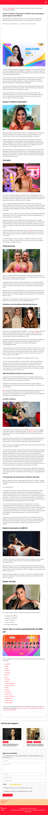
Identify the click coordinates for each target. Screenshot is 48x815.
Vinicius (7, 690)
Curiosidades (10, 8)
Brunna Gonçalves (10, 696)
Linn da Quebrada (10, 683)
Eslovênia (7, 664)
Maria (6, 687)
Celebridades (37, 742)
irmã (15, 380)
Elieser (6, 666)
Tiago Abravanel (9, 685)
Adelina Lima (16, 23)
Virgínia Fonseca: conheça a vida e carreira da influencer (35, 745)
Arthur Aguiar (8, 702)
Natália (7, 670)
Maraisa (32, 430)
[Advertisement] (24, 33)
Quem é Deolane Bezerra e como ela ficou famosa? (11, 745)
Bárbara (7, 675)
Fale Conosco (4, 801)
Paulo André (8, 694)
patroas (31, 431)
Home (4, 8)
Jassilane (7, 672)
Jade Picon (8, 692)
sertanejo (36, 331)
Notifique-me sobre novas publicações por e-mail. (18, 791)
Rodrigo (7, 679)
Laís (6, 677)
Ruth (4, 390)
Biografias (5, 742)
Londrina (31, 230)
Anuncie (3, 802)
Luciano (7, 681)
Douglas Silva (8, 698)
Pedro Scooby (9, 700)
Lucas (6, 668)
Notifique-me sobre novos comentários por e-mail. (18, 788)
